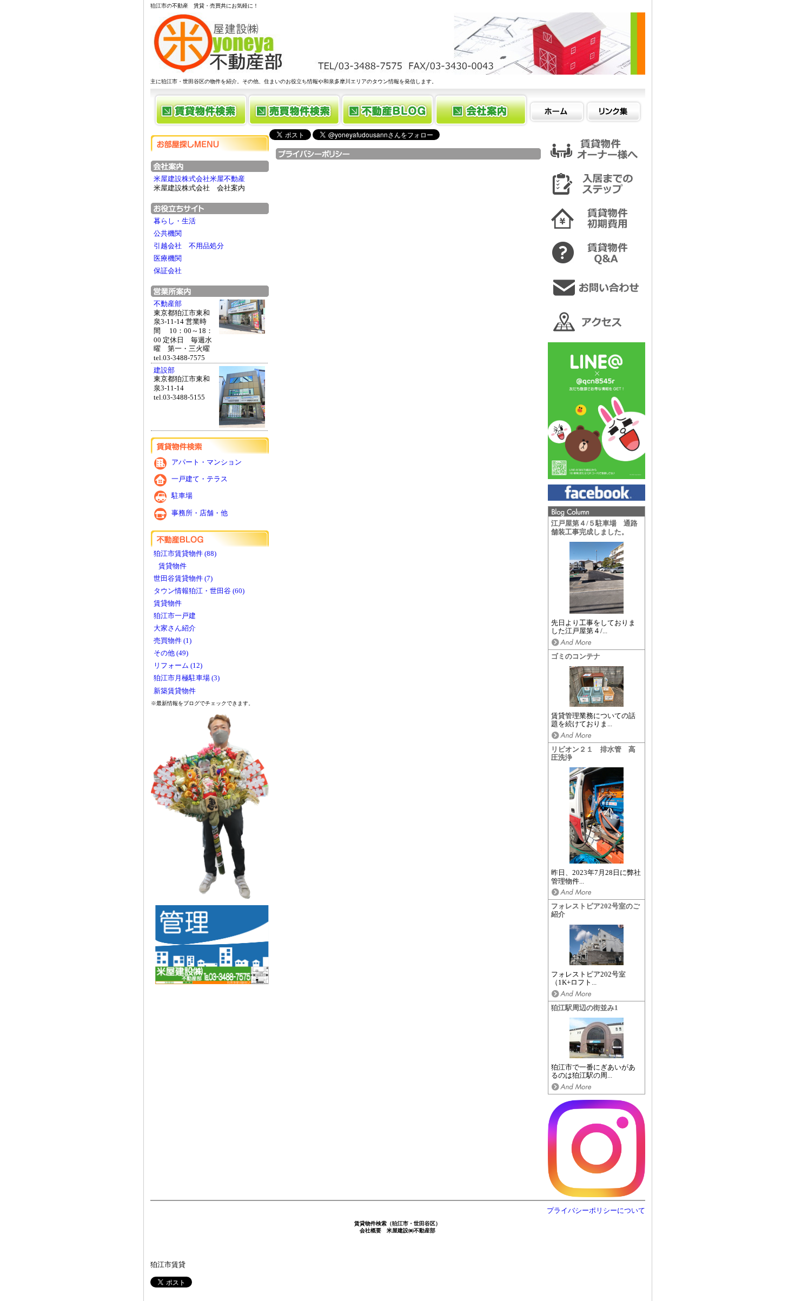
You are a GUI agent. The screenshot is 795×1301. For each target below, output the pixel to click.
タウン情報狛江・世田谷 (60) (199, 591)
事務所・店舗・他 (199, 513)
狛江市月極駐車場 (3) (187, 678)
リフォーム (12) (178, 665)
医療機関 (168, 258)
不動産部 (168, 304)
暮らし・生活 (175, 221)
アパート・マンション (206, 462)
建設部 (164, 370)
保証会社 (168, 271)
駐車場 (182, 496)
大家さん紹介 (175, 628)
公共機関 (168, 233)
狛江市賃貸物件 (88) (185, 553)
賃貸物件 (171, 566)
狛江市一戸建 (175, 616)
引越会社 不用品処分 (189, 246)
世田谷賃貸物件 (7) (183, 578)
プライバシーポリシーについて (596, 1210)
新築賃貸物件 (175, 691)
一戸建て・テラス (199, 479)
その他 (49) (171, 653)
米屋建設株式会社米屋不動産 (199, 179)
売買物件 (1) (172, 641)
